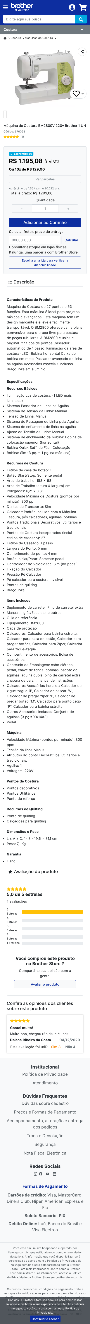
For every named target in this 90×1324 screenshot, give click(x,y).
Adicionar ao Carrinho (45, 222)
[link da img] (38, 7)
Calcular (71, 240)
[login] (72, 7)
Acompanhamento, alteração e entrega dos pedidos (45, 1124)
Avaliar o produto (45, 984)
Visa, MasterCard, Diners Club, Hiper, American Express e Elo (45, 1201)
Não (70, 1047)
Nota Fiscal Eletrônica (45, 1153)
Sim (56, 1047)
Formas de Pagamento (45, 1186)
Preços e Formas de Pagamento (45, 1112)
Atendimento (45, 1082)
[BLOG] (54, 1173)
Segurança (45, 1144)
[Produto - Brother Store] (5, 38)
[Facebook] (41, 1173)
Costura (15, 38)
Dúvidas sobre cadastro (45, 1103)
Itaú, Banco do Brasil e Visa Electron (45, 1227)
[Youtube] (47, 1173)
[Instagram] (35, 1173)
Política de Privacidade (45, 1074)
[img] (81, 19)
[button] (5, 114)
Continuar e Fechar (45, 1319)
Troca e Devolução (45, 1135)
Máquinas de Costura (39, 38)
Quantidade (45, 200)
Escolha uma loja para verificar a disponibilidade (45, 263)
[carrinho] (83, 7)
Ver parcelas (45, 179)
